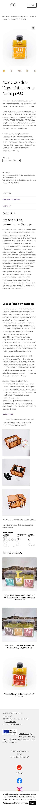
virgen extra (15, 182)
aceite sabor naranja (24, 180)
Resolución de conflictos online (24, 739)
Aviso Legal (6, 739)
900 (19, 754)
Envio (21, 736)
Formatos (6, 157)
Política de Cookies (9, 742)
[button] (33, 28)
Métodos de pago (25, 734)
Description (6, 193)
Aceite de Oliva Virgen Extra (19, 17)
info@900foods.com (15, 724)
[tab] (19, 193)
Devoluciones (29, 736)
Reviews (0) (6, 206)
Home (7, 17)
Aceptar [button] (32, 803)
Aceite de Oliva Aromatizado (20, 175)
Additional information (11, 199)
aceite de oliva (11, 180)
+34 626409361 (11, 722)
